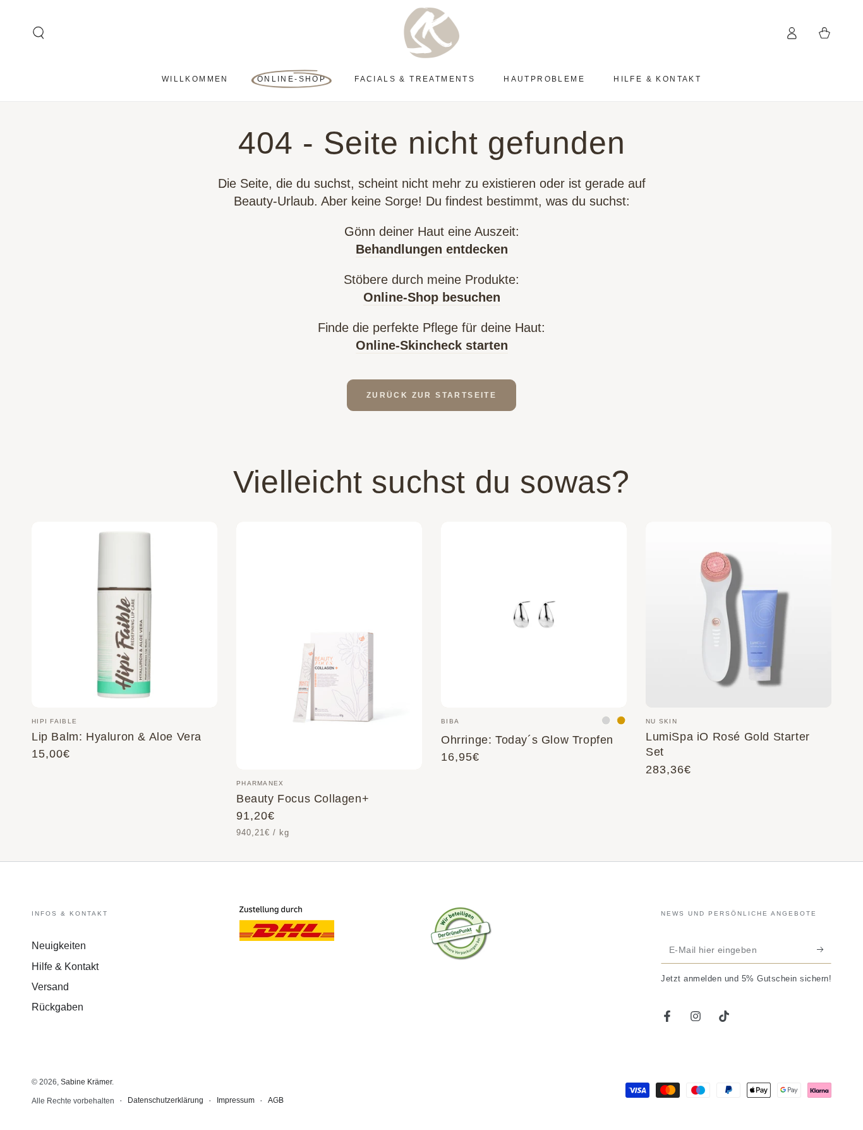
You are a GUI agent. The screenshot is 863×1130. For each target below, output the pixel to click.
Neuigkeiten (59, 945)
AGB (276, 1100)
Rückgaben (57, 1007)
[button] (38, 33)
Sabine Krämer (86, 1082)
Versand (50, 986)
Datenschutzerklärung (165, 1100)
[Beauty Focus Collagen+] (329, 646)
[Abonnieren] (824, 949)
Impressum (236, 1100)
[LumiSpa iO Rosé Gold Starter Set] (738, 615)
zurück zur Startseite (431, 395)
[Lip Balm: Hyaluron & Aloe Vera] (124, 615)
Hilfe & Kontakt (65, 966)
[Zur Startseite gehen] (432, 33)
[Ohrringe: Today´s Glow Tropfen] (534, 615)
